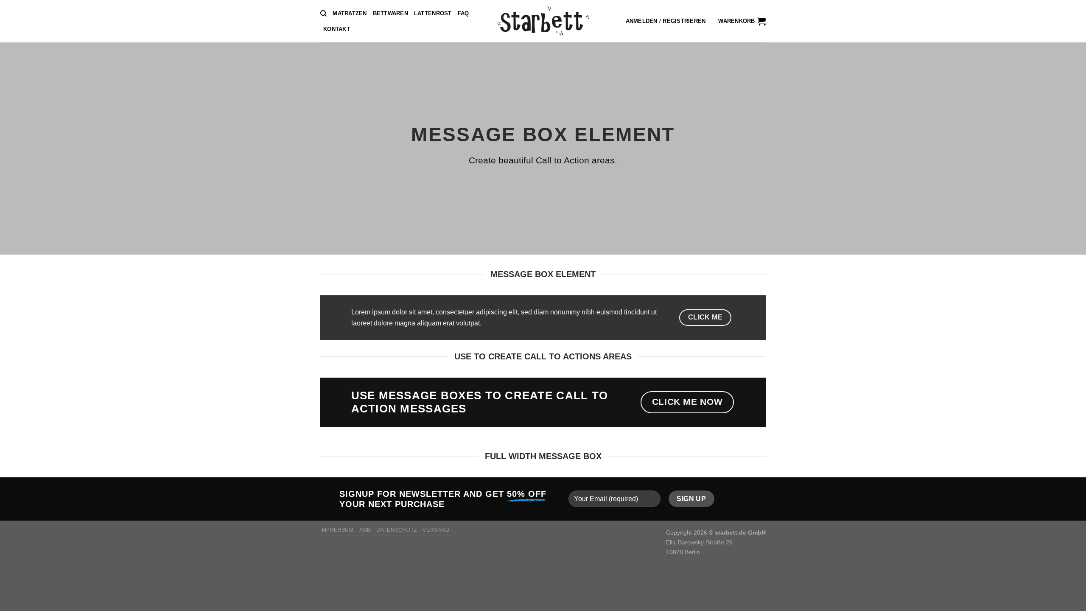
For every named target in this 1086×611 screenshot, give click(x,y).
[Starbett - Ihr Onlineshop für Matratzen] (543, 21)
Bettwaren (390, 13)
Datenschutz (396, 530)
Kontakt (336, 29)
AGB (365, 530)
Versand (436, 530)
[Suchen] (323, 14)
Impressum (337, 530)
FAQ (463, 13)
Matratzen (350, 13)
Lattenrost (433, 13)
